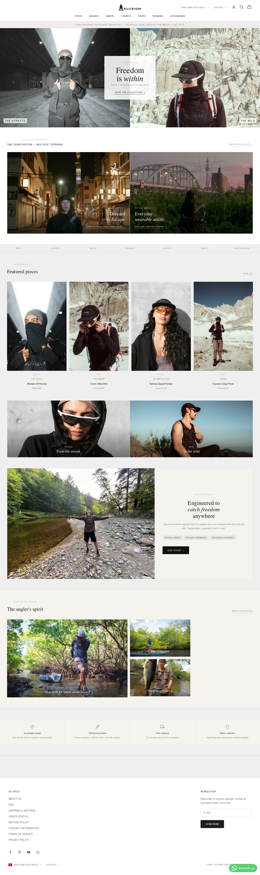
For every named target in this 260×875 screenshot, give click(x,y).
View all (248, 273)
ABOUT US (14, 798)
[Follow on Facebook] (10, 852)
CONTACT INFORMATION (23, 828)
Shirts (110, 16)
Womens (158, 16)
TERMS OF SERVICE (20, 834)
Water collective (242, 611)
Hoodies (94, 16)
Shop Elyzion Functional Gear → (105, 226)
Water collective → (241, 144)
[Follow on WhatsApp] (38, 852)
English (218, 7)
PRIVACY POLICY (18, 840)
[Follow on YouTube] (28, 852)
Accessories (241, 248)
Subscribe (212, 824)
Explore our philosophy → (151, 226)
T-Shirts (126, 16)
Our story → (175, 550)
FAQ (10, 804)
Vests (78, 16)
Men (18, 248)
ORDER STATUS (18, 816)
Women (56, 248)
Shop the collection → (130, 92)
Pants (142, 16)
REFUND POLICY (18, 822)
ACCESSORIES (177, 16)
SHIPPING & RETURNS (22, 810)
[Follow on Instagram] (19, 852)
